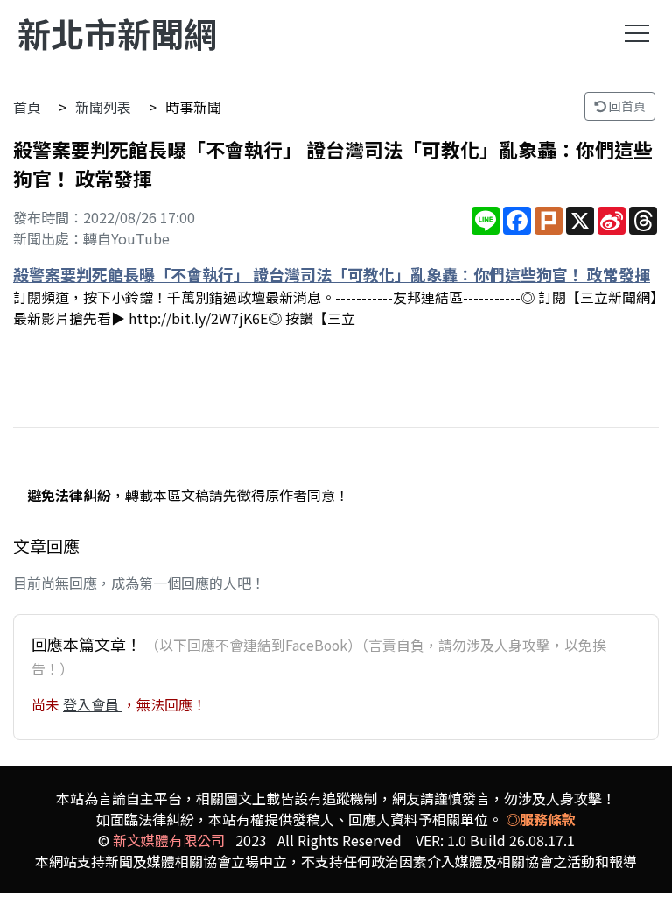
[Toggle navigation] (637, 33)
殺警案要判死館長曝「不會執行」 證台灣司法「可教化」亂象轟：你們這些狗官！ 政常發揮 (331, 274)
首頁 (27, 106)
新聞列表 (103, 106)
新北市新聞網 (117, 33)
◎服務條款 (541, 819)
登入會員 (92, 704)
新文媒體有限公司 (169, 840)
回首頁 (626, 106)
